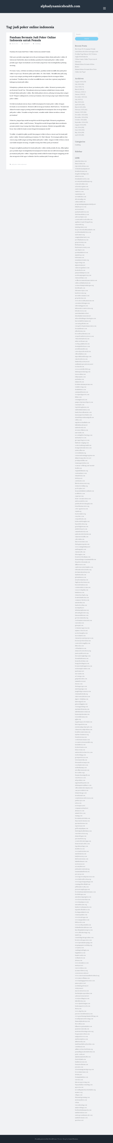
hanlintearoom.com (81, 1062)
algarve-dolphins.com (81, 699)
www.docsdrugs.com (81, 917)
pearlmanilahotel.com (81, 252)
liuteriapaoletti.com (81, 724)
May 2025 (78, 102)
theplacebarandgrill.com (82, 775)
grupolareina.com (80, 298)
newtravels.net (79, 209)
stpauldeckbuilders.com (82, 909)
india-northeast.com (81, 341)
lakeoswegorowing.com (82, 1082)
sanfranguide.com (80, 549)
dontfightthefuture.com (82, 346)
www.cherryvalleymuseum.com (84, 300)
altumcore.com (79, 811)
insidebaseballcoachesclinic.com (84, 1044)
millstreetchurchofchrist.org (84, 1049)
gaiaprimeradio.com (81, 679)
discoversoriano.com (81, 541)
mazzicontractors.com (82, 991)
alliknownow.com (80, 564)
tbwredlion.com (80, 1024)
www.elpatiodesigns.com (82, 1003)
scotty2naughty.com (81, 633)
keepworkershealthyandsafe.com (85, 229)
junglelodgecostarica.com (83, 691)
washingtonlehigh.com (82, 950)
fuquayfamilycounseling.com (83, 1084)
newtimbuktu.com (80, 196)
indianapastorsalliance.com (83, 785)
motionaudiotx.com (81, 1100)
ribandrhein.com (80, 476)
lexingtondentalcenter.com (83, 448)
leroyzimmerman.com (81, 1072)
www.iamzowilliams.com (82, 978)
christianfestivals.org (81, 694)
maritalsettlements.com (82, 709)
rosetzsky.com (79, 623)
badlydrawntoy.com (81, 856)
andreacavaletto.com (81, 501)
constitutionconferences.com (84, 798)
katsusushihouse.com (81, 615)
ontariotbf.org (79, 224)
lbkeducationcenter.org (82, 483)
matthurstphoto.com (81, 1039)
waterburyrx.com (80, 777)
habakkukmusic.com (81, 861)
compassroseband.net (81, 808)
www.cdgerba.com (80, 1011)
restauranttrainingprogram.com (85, 455)
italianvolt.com (79, 382)
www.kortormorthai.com (82, 899)
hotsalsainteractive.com (82, 179)
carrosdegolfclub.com (81, 323)
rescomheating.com (81, 1105)
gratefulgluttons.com (81, 526)
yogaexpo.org (79, 496)
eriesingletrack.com (81, 399)
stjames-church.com (81, 630)
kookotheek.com (80, 270)
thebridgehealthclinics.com (83, 831)
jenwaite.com (79, 1067)
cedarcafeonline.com (81, 184)
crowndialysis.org (80, 453)
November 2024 (80, 117)
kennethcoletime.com (81, 661)
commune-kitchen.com (82, 600)
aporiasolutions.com (81, 823)
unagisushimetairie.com (82, 237)
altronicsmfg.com (80, 199)
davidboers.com (79, 849)
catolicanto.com (80, 481)
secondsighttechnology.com (83, 435)
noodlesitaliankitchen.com (83, 232)
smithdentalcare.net (81, 1112)
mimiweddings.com (81, 1107)
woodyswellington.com (82, 998)
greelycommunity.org (81, 618)
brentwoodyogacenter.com (83, 940)
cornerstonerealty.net (81, 973)
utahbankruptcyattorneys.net (84, 364)
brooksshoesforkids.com (82, 818)
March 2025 (78, 107)
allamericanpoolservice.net (83, 458)
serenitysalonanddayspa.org (83, 181)
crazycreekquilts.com (81, 590)
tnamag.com (78, 816)
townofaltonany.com (81, 717)
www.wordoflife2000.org (82, 369)
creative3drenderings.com (83, 841)
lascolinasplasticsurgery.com (84, 930)
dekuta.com (78, 960)
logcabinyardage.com (81, 846)
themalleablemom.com (81, 658)
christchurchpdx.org (81, 595)
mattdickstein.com (80, 854)
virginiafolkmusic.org (81, 471)
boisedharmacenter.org (82, 506)
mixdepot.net (79, 965)
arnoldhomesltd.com (81, 349)
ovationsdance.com (81, 473)
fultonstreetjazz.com (81, 290)
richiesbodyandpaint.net (82, 169)
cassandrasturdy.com (81, 531)
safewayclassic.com (81, 217)
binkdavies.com (79, 592)
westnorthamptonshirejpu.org (84, 285)
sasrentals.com (79, 432)
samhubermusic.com (81, 1118)
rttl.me (77, 1102)
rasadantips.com (80, 194)
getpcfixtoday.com (80, 242)
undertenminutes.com (82, 189)
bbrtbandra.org (79, 245)
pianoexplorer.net (80, 983)
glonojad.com (79, 625)
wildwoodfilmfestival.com (82, 283)
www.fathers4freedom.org (83, 879)
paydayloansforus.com (82, 212)
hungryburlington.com (82, 663)
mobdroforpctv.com (81, 529)
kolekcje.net (78, 478)
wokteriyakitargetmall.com (83, 445)
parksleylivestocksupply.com (83, 503)
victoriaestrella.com (81, 760)
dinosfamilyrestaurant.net (83, 316)
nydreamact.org (80, 234)
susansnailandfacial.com (82, 871)
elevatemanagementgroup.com (84, 1069)
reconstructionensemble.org (84, 742)
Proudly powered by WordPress (45, 1139)
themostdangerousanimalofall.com (85, 559)
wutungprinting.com (81, 706)
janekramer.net (79, 671)
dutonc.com (78, 684)
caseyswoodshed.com (81, 790)
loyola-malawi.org (80, 514)
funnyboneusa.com (81, 737)
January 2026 (79, 94)
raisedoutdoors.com (81, 359)
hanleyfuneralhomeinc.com (83, 412)
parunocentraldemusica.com (83, 1014)
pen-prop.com (79, 874)
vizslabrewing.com (80, 387)
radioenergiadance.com (82, 268)
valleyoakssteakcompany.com (84, 788)
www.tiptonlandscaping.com (83, 942)
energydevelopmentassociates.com (85, 326)
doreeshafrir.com (80, 635)
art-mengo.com (79, 676)
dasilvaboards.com (80, 575)
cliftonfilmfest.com (80, 354)
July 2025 (78, 99)
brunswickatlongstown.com (83, 666)
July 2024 (78, 127)
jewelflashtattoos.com (81, 240)
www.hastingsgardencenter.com (85, 980)
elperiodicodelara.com (82, 166)
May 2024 (78, 132)
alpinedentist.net (80, 265)
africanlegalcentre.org (82, 613)
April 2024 (78, 135)
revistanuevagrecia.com (82, 628)
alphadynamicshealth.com (60, 6)
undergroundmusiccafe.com (83, 1115)
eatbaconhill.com (80, 202)
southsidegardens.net (81, 986)
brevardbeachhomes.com (82, 333)
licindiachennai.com (81, 171)
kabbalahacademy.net (81, 425)
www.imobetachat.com (82, 851)
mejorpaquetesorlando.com (83, 415)
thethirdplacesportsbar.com (83, 993)
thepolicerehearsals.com (82, 562)
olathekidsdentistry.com (82, 410)
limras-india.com (80, 163)
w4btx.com (78, 420)
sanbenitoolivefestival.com (83, 534)
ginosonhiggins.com (81, 704)
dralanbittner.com (80, 389)
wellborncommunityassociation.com (86, 280)
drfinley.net (78, 1074)
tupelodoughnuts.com (82, 407)
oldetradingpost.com (81, 306)
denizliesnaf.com (80, 795)
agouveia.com (79, 1087)
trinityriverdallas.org (81, 486)
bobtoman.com (79, 257)
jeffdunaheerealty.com (82, 887)
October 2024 (79, 120)
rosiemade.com (79, 405)
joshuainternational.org (82, 869)
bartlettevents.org (80, 293)
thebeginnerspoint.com (82, 544)
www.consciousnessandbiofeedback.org (87, 975)
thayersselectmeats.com (82, 821)
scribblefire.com (80, 493)
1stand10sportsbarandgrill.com (84, 417)
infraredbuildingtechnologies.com (85, 318)
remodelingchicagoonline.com (84, 937)
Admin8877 (27, 43)
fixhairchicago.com (81, 793)
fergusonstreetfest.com (82, 1034)
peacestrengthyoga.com (82, 889)
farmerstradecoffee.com (82, 843)
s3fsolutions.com (80, 331)
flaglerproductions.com (82, 582)
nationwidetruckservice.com (83, 752)
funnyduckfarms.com (81, 1064)
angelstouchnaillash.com (82, 422)
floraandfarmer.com (81, 328)
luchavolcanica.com (81, 747)
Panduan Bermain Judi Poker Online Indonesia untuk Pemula (33, 39)
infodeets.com (79, 176)
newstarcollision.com (81, 430)
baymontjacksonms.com (82, 714)
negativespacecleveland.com (83, 722)
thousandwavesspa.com (82, 762)
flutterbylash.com (80, 1059)
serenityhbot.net (80, 866)
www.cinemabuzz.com (81, 963)
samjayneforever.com (81, 1036)
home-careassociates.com (83, 498)
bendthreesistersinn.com (82, 732)
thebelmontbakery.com (82, 214)
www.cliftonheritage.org (82, 932)
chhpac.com (78, 1095)
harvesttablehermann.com (83, 321)
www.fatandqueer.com (82, 902)
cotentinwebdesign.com (82, 303)
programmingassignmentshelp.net (85, 204)
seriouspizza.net (80, 805)
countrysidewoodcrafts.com (83, 219)
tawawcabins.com (80, 374)
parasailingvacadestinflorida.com (85, 1052)
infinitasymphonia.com (82, 610)
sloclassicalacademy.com (82, 572)
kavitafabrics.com (80, 744)
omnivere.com (79, 191)
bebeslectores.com (80, 311)
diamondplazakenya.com (82, 1021)
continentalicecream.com (82, 587)
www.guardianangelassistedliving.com (86, 1016)
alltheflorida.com (80, 1041)
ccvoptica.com (79, 947)
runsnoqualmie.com (81, 915)
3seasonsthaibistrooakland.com (84, 491)
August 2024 (79, 125)
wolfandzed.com (80, 958)
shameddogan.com (80, 836)
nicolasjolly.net (79, 608)
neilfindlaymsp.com (81, 767)
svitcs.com (78, 803)
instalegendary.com (81, 227)
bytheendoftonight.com (82, 521)
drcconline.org (79, 772)
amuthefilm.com (80, 602)
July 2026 (78, 84)
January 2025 (79, 112)
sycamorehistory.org (81, 970)
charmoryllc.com (80, 552)
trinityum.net (79, 988)
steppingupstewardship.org (83, 945)
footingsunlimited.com (82, 912)
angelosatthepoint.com (82, 783)
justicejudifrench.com (81, 653)
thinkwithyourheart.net (82, 361)
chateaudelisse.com (81, 278)
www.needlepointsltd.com (83, 925)
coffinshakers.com (80, 648)
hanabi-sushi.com (80, 955)
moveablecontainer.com (82, 295)
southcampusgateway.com (83, 275)
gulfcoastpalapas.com (81, 828)
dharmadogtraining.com (82, 1097)
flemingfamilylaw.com (81, 1077)
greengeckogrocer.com (82, 440)
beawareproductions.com (83, 640)
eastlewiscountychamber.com (84, 567)
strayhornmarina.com (81, 580)
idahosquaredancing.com (82, 372)
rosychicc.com (79, 516)
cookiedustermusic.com (82, 739)
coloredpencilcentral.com (83, 351)
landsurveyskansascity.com (83, 907)
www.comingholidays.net (82, 547)
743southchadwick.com (82, 338)
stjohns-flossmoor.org (82, 734)
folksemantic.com (80, 377)
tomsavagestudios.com (82, 463)
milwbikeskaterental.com (82, 712)
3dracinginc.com (80, 554)
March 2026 (78, 89)
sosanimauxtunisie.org (82, 260)
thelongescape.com (81, 686)
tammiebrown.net (80, 681)
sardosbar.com (79, 379)
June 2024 (78, 130)
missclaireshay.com (81, 161)
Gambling (37, 43)
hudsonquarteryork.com (82, 1006)
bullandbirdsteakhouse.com (83, 927)
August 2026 (79, 82)
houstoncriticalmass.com (82, 557)
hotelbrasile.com (80, 288)
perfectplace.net (80, 488)
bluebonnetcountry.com (82, 247)
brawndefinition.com (81, 585)
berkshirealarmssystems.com (83, 384)
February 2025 (79, 109)
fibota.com (78, 1008)
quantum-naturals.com (82, 1029)
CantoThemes (73, 1139)
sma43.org (78, 935)
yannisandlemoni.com (81, 392)
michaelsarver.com (80, 437)
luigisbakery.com (80, 953)
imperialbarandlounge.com (83, 356)
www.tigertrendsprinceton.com (84, 876)
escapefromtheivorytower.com (84, 336)
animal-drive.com (80, 813)
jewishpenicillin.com (81, 460)
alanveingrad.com (80, 701)
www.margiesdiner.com (82, 920)
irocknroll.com (79, 366)
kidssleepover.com (80, 207)
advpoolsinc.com (80, 780)
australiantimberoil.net (82, 313)
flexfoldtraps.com (80, 894)
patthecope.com (80, 800)
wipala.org (78, 511)
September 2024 (80, 122)
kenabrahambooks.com (82, 597)
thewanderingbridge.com (82, 656)
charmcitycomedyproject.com (84, 638)
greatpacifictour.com (81, 757)
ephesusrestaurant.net (82, 996)
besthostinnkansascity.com (83, 1110)
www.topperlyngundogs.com (84, 882)
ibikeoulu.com (79, 646)
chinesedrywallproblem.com (83, 729)
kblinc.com (78, 397)
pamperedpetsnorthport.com (84, 402)
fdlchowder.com (80, 922)
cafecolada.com (79, 539)
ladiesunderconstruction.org (84, 308)
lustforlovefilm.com (81, 605)
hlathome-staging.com (82, 443)
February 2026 (79, 92)
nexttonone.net (79, 864)
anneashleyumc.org (81, 904)
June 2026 (78, 87)
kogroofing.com (80, 262)
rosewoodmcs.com (80, 968)
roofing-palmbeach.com (82, 344)
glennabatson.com (80, 577)
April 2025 (78, 104)
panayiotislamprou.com (82, 273)
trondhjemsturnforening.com (84, 1019)
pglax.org (78, 719)
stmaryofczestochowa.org (83, 651)
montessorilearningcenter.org (84, 1031)
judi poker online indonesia (19, 164)
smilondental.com (80, 427)
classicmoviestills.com (81, 536)
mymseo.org (78, 1092)
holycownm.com (80, 750)
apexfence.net (79, 1120)
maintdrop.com (79, 255)
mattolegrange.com (81, 689)
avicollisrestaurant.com (82, 770)
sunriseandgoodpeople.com (83, 727)
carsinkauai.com (80, 1046)
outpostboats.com (80, 519)
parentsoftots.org (80, 838)
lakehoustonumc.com (81, 859)
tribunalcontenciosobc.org (83, 569)
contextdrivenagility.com (82, 643)
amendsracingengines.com (83, 897)
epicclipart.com (79, 250)
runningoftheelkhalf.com (82, 884)
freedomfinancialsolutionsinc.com (85, 892)
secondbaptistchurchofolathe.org (85, 1090)
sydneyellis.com (80, 450)
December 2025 (80, 97)
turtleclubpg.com (80, 755)
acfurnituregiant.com (81, 186)
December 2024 (79, 115)
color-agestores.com (81, 509)
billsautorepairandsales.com (83, 1026)
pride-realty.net (80, 1054)
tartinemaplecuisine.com (82, 668)
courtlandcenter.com (81, 765)
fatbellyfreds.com (80, 1001)
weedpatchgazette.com (82, 394)
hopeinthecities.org (81, 524)
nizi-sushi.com (79, 673)
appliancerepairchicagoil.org (83, 222)
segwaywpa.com (80, 826)
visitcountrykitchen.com (82, 696)
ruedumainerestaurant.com (83, 620)
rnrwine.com (79, 1079)
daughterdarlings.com (82, 174)
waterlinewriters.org (81, 833)
